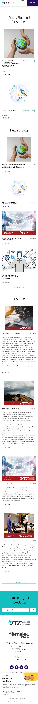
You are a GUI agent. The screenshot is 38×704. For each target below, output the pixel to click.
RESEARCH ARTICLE (9, 110)
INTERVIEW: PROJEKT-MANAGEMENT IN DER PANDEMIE (10, 276)
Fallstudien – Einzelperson (10, 408)
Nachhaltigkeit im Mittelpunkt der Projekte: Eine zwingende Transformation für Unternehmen (10, 63)
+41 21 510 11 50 (19, 660)
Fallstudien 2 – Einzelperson (11, 333)
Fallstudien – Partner (9, 484)
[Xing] (21, 667)
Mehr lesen (6, 74)
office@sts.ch (19, 657)
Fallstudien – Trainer (8, 541)
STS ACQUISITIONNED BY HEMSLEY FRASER (11, 239)
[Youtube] (26, 667)
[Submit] (33, 610)
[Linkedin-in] (12, 667)
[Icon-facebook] (17, 667)
